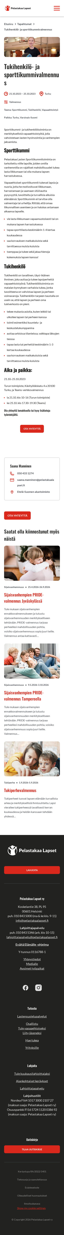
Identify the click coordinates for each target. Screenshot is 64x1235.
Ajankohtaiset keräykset (32, 1081)
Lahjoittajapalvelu (32, 1088)
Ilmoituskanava (32, 1203)
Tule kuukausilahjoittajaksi (32, 1074)
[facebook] (25, 987)
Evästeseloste (32, 1187)
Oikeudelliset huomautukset (32, 1195)
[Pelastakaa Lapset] (18, 7)
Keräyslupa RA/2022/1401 (32, 1171)
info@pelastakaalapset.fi (32, 920)
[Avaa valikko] (57, 8)
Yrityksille (32, 1048)
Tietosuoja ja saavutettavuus (32, 1179)
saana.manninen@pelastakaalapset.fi (35, 482)
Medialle (32, 964)
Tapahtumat (24, 23)
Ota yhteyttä (17, 515)
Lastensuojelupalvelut (32, 1016)
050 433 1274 (25, 473)
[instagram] (38, 987)
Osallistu (32, 1024)
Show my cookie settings (31, 1208)
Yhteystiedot (32, 959)
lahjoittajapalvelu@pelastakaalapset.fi (32, 937)
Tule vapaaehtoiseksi (32, 1028)
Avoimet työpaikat (32, 968)
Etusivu (8, 23)
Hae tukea (32, 1040)
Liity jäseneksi (32, 1033)
